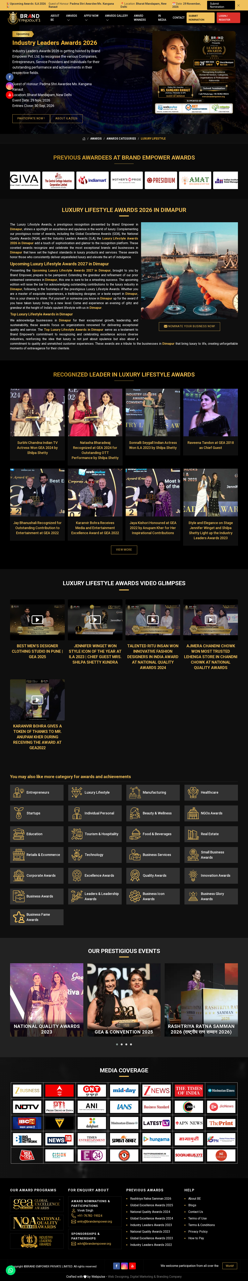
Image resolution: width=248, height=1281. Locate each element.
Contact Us (195, 1212)
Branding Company (169, 1276)
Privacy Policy (198, 1231)
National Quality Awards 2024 (150, 1212)
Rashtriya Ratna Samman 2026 (150, 1198)
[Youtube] (132, 1266)
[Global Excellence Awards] (37, 1204)
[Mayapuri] (189, 1139)
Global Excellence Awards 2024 (151, 1218)
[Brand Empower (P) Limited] (24, 17)
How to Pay (196, 1238)
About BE (55, 17)
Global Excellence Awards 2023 (151, 1238)
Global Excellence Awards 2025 (151, 1205)
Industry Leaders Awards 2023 (151, 1225)
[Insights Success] (92, 1155)
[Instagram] (124, 1266)
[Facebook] (116, 1266)
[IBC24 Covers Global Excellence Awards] (27, 1123)
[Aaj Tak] (27, 1155)
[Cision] (59, 1155)
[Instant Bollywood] (124, 1155)
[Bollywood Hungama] (156, 1139)
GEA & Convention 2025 (124, 1032)
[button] (117, 1044)
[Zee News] (156, 1091)
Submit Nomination (217, 5)
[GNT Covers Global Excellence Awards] (92, 1091)
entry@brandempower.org (94, 1221)
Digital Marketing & (143, 1276)
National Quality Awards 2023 (47, 1029)
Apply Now (91, 15)
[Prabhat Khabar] (124, 1139)
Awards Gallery (116, 15)
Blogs (192, 1205)
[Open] (68, 20)
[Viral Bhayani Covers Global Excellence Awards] (59, 1123)
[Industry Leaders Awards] (37, 1241)
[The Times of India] (189, 1091)
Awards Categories (121, 138)
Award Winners (140, 17)
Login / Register (224, 17)
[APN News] (189, 1123)
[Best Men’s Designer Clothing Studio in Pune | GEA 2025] (37, 619)
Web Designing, (118, 1276)
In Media (162, 17)
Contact (179, 17)
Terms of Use (197, 1218)
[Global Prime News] (221, 1139)
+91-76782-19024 (89, 1216)
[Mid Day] (124, 1091)
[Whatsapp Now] (11, 1270)
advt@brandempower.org (94, 1243)
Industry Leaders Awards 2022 (151, 1245)
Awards (71, 15)
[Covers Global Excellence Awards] (221, 1090)
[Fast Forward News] (156, 1155)
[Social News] (189, 1155)
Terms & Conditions (201, 1225)
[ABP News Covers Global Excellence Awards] (59, 1091)
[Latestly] (156, 1123)
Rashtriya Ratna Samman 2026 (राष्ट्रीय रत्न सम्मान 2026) (201, 1029)
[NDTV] (27, 1107)
